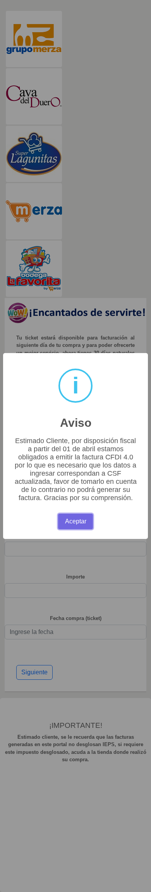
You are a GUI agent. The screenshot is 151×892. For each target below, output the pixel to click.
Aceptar (75, 521)
